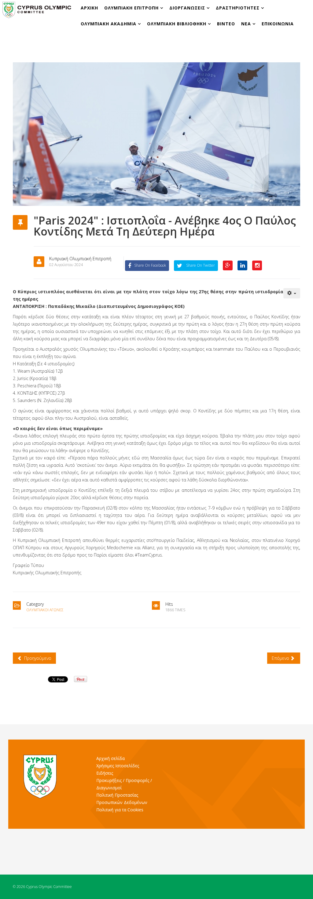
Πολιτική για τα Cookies (119, 810)
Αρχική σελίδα (110, 758)
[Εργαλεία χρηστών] (291, 293)
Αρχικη (89, 8)
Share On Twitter (200, 265)
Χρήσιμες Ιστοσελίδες (117, 766)
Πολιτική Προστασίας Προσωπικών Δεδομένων (121, 798)
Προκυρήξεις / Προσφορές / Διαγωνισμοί (124, 784)
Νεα (246, 24)
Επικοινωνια (278, 24)
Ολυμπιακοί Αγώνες (45, 609)
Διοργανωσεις (188, 8)
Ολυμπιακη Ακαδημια (109, 24)
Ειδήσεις (104, 773)
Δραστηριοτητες (238, 8)
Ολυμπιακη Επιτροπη (132, 8)
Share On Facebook (150, 265)
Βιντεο (226, 24)
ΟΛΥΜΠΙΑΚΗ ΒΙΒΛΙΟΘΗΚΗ (177, 24)
